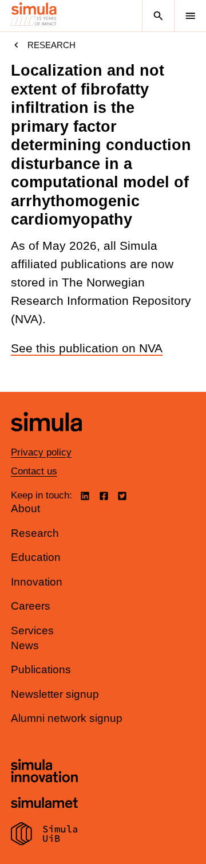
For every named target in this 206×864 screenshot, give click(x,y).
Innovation (36, 582)
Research (51, 45)
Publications (41, 669)
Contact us (34, 471)
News (25, 645)
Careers (30, 606)
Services (32, 631)
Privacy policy (41, 452)
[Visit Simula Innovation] (44, 772)
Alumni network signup (66, 718)
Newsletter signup (55, 694)
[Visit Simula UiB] (44, 835)
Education (36, 557)
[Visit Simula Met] (44, 804)
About (25, 508)
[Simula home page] (46, 440)
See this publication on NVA (87, 348)
